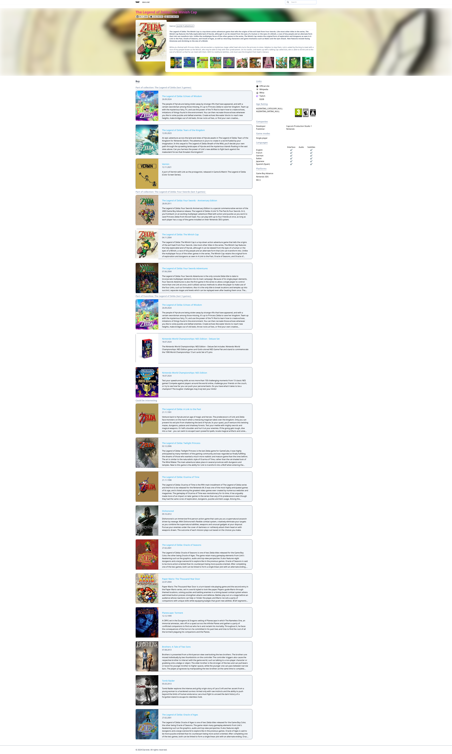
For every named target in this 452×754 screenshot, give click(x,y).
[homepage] (137, 2)
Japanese (260, 161)
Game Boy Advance (264, 173)
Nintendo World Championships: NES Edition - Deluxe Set (191, 338)
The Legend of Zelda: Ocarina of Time (180, 477)
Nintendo (290, 129)
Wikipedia (262, 89)
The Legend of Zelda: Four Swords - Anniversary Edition (189, 200)
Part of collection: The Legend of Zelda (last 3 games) (163, 87)
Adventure (189, 26)
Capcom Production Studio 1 (299, 126)
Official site (264, 86)
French (259, 152)
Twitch (262, 96)
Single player (262, 138)
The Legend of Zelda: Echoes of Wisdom (182, 96)
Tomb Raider (168, 680)
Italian (259, 158)
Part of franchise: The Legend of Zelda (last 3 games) (163, 296)
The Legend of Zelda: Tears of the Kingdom (183, 130)
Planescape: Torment (172, 612)
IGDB (261, 99)
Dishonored (168, 511)
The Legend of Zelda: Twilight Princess (181, 443)
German (259, 155)
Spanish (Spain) (263, 164)
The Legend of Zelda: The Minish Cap (180, 234)
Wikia (261, 92)
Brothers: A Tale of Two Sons (176, 646)
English (259, 150)
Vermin (165, 164)
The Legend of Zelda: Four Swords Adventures (185, 268)
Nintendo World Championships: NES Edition (184, 372)
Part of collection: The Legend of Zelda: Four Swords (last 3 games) (170, 191)
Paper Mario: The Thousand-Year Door (181, 578)
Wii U (258, 180)
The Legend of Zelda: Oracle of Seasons (181, 544)
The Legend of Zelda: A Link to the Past (181, 409)
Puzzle (179, 26)
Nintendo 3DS (262, 176)
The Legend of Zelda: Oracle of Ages (180, 714)
